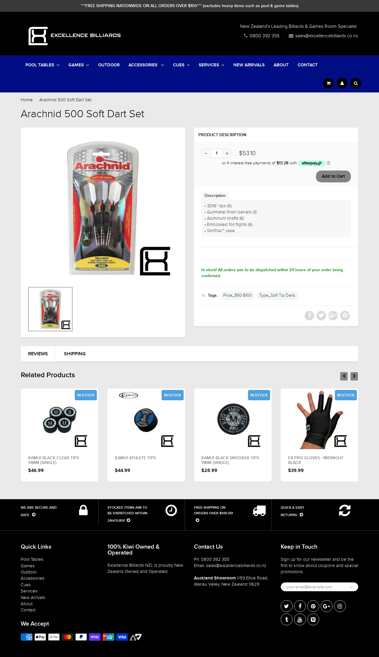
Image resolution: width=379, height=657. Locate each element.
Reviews (38, 353)
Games (76, 65)
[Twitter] (287, 606)
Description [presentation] (215, 196)
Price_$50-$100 (237, 295)
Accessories (144, 65)
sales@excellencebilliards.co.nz (326, 36)
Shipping (75, 353)
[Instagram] (340, 606)
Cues (178, 65)
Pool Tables (39, 65)
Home (27, 99)
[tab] (215, 195)
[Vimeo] (313, 619)
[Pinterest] (313, 606)
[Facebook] (300, 606)
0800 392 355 (265, 36)
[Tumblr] (287, 619)
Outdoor (109, 65)
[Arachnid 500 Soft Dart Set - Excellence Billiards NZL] (103, 208)
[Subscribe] (351, 587)
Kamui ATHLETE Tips (135, 458)
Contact (308, 65)
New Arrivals (249, 65)
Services (209, 65)
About (281, 65)
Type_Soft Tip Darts (277, 295)
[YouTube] (300, 619)
